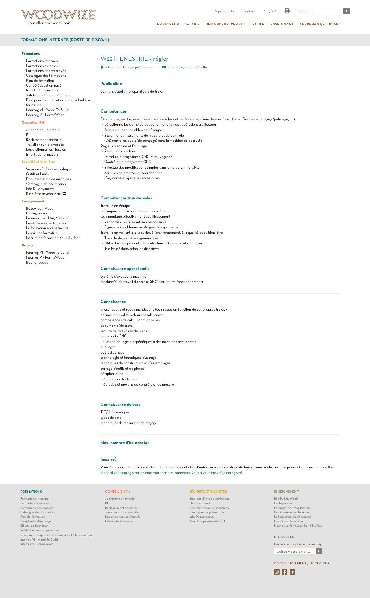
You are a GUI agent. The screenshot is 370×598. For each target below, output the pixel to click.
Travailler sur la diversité (45, 144)
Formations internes (42, 61)
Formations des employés (46, 70)
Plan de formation (40, 80)
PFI (28, 134)
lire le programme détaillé (186, 67)
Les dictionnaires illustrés (46, 149)
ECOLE (258, 24)
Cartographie (36, 213)
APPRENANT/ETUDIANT (320, 24)
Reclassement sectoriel (44, 139)
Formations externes (42, 65)
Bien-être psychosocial (44, 193)
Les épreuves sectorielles (46, 223)
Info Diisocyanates (40, 188)
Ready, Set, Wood (39, 208)
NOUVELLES (284, 537)
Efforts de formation (42, 90)
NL (266, 11)
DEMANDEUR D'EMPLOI (226, 24)
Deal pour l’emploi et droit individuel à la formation (56, 535)
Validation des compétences (48, 95)
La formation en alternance (47, 228)
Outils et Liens (37, 174)
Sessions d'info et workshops (48, 169)
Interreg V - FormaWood (45, 115)
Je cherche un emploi (43, 130)
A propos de (224, 11)
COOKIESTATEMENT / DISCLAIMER (301, 563)
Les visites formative (42, 233)
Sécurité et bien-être (39, 161)
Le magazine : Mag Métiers (47, 218)
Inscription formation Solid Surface (53, 238)
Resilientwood (37, 262)
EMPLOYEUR (168, 24)
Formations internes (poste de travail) (64, 39)
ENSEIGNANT (282, 24)
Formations (31, 53)
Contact (249, 11)
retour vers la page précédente (128, 67)
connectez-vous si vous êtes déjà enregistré (208, 472)
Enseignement (33, 201)
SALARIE (192, 24)
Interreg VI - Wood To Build (47, 110)
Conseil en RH (33, 122)
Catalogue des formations (46, 75)
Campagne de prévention (46, 184)
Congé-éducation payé (44, 85)
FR (274, 11)
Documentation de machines (48, 179)
